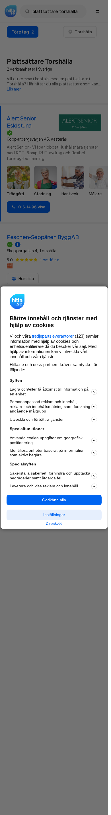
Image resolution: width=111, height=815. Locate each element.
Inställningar (54, 515)
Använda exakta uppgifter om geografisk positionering (46, 440)
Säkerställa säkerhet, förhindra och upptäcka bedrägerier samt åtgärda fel (50, 475)
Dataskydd (54, 524)
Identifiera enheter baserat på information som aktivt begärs (47, 452)
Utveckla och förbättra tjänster (37, 419)
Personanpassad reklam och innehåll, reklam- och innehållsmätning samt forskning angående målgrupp (50, 406)
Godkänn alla (54, 500)
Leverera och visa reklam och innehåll (44, 486)
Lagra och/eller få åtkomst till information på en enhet (49, 392)
